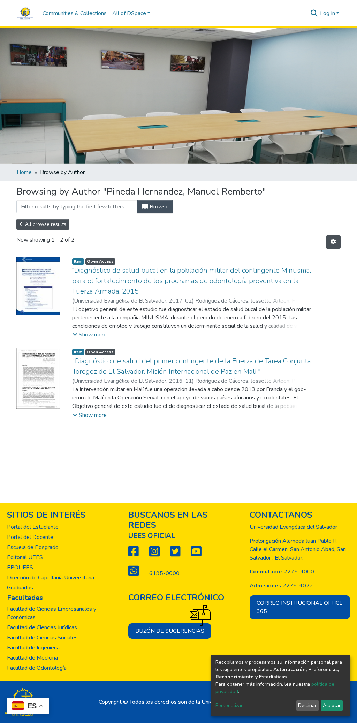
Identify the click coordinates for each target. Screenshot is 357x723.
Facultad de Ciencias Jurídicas (42, 627)
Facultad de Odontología (37, 668)
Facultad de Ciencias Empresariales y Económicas (51, 613)
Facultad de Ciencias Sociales (42, 637)
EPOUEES (20, 567)
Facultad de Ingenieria (33, 648)
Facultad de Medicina (32, 658)
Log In (327, 13)
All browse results (45, 224)
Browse (158, 207)
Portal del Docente (30, 537)
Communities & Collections (75, 13)
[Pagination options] (333, 242)
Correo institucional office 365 (300, 607)
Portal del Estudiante (33, 527)
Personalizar (229, 705)
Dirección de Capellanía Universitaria (50, 577)
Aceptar (332, 705)
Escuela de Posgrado (33, 547)
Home (24, 172)
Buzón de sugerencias (169, 631)
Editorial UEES (25, 557)
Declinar (307, 705)
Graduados (20, 588)
